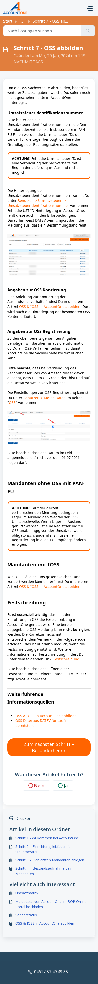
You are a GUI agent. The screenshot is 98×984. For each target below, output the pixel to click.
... (22, 21)
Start (7, 21)
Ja (66, 785)
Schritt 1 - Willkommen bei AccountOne (47, 838)
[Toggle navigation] (90, 8)
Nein (39, 785)
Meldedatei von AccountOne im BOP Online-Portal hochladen (51, 904)
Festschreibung (66, 659)
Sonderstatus (26, 915)
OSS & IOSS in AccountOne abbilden (49, 306)
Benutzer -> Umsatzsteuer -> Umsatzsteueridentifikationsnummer (38, 203)
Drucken (23, 818)
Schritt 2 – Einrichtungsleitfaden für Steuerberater (43, 849)
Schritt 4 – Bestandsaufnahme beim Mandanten (44, 871)
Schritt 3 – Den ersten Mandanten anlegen (49, 860)
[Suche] (88, 30)
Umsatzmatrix (26, 893)
